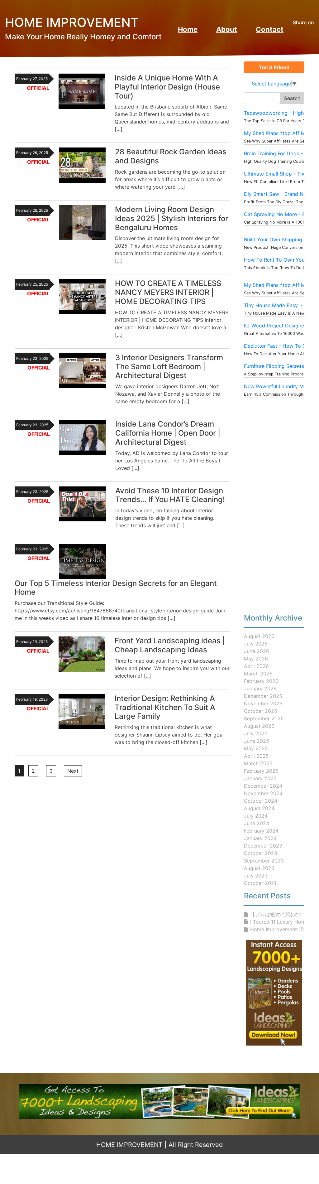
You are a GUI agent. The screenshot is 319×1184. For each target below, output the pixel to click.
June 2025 (256, 741)
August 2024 (259, 808)
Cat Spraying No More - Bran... (280, 214)
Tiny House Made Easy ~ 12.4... (280, 305)
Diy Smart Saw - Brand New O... (281, 194)
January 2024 (260, 838)
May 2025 (256, 748)
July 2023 (256, 875)
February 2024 (261, 831)
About (226, 29)
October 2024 (260, 801)
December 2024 (263, 786)
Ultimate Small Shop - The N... (279, 174)
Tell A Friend (274, 67)
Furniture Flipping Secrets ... (276, 366)
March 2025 (258, 763)
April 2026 (256, 666)
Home (188, 29)
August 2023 (259, 868)
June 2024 (256, 823)
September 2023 (264, 861)
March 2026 (258, 673)
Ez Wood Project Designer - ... (279, 325)
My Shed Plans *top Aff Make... (280, 133)
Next (73, 771)
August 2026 (259, 636)
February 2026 (261, 681)
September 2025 (264, 718)
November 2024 (263, 793)
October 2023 (260, 853)
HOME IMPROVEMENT (129, 1144)
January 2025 (260, 778)
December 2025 (263, 696)
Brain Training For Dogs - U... (278, 153)
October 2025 (260, 711)
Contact (269, 29)
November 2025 (263, 703)
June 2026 (256, 651)
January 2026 (260, 688)
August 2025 (259, 726)
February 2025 (261, 771)
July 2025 (256, 733)
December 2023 (263, 846)
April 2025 (256, 756)
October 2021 (260, 883)
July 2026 (256, 643)
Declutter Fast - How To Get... (279, 346)
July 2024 (256, 816)
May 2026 (256, 658)
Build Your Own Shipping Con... (280, 239)
